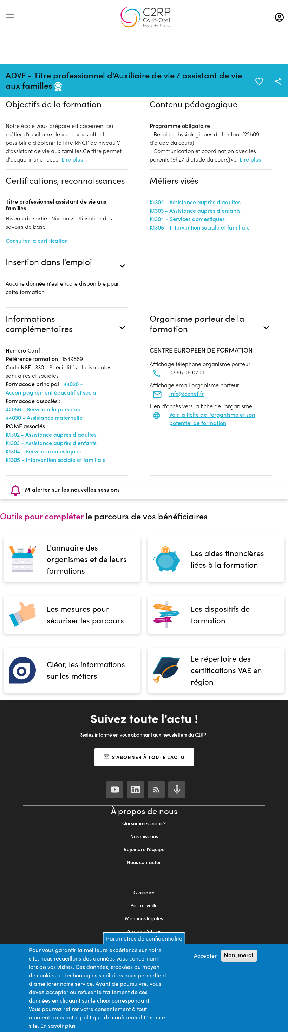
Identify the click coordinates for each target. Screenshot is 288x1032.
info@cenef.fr (186, 393)
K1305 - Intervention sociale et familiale (200, 227)
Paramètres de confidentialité (144, 938)
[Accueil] (145, 17)
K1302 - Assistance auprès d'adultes (195, 202)
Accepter (205, 955)
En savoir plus (58, 1025)
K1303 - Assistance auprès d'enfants (195, 210)
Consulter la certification (37, 240)
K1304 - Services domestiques (187, 219)
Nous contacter (144, 862)
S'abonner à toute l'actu (148, 756)
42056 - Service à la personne (44, 409)
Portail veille (144, 905)
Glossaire (144, 892)
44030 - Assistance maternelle (44, 417)
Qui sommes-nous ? (144, 823)
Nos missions (144, 836)
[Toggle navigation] (10, 17)
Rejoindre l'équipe (144, 849)
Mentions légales (144, 918)
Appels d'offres (144, 931)
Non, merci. (239, 955)
